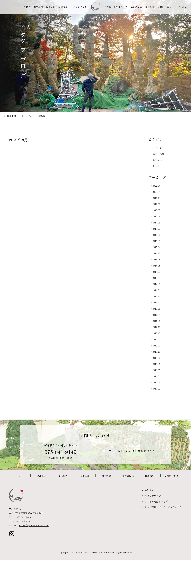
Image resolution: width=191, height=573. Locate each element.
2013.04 (156, 314)
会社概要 (26, 7)
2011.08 (157, 357)
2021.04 (156, 191)
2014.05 (156, 271)
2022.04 (156, 185)
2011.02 (156, 388)
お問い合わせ (164, 7)
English (183, 7)
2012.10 (156, 333)
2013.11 (156, 296)
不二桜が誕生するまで (116, 7)
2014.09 (157, 259)
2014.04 (156, 278)
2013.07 (156, 302)
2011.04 (156, 376)
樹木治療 (63, 7)
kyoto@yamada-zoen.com (34, 525)
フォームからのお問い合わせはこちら (133, 451)
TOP (19, 475)
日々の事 (157, 147)
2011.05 (156, 370)
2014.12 (156, 253)
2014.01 (156, 290)
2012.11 (156, 327)
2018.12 (157, 204)
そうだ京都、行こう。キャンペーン (163, 507)
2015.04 (156, 247)
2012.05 (156, 339)
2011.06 (157, 364)
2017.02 (156, 234)
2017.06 (157, 216)
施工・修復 (158, 154)
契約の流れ (136, 7)
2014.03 (156, 284)
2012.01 (156, 345)
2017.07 (156, 210)
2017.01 (156, 241)
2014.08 (157, 265)
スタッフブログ (78, 7)
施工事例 (38, 7)
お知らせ (149, 490)
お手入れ (50, 7)
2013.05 (156, 308)
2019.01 (157, 198)
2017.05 (156, 222)
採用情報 (150, 7)
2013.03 (156, 321)
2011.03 (156, 382)
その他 (156, 166)
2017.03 (156, 228)
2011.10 (156, 351)
